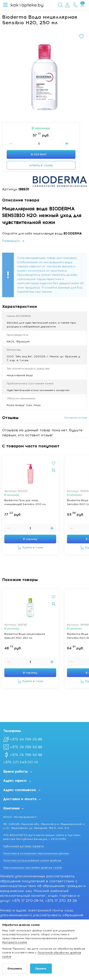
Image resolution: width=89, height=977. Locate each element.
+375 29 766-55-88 (26, 747)
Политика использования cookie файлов (32, 860)
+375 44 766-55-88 (26, 739)
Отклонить (15, 968)
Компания (11, 808)
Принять (40, 968)
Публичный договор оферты (23, 846)
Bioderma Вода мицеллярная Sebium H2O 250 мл (24, 635)
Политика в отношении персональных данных (36, 853)
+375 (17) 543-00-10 (20, 762)
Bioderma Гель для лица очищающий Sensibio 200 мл (25, 502)
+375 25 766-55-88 (26, 755)
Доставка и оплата (20, 799)
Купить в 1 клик (41, 165)
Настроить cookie (14, 942)
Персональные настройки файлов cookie (32, 867)
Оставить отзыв (75, 417)
